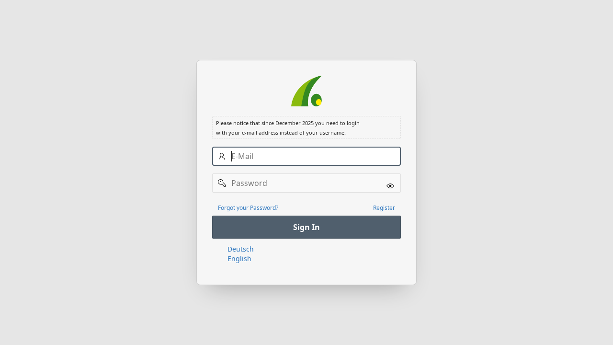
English (239, 258)
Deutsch (240, 248)
